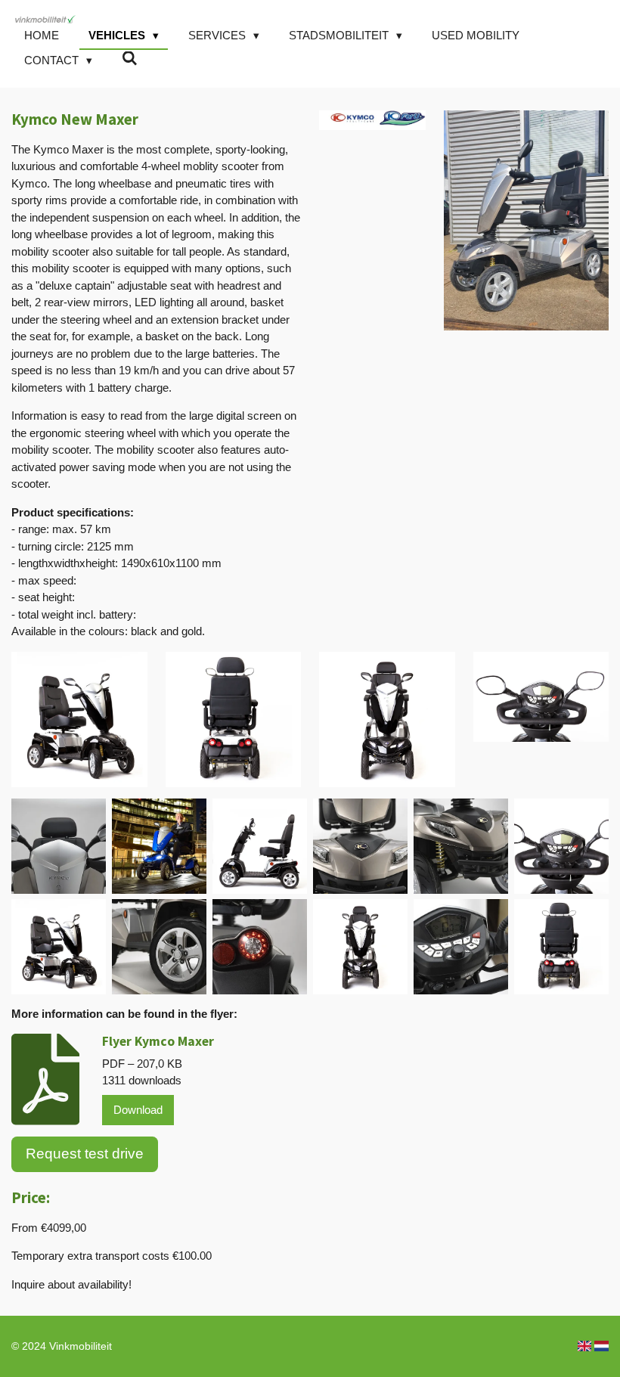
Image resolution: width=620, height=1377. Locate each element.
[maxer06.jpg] (461, 947)
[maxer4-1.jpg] (360, 947)
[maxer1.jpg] (259, 846)
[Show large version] (79, 720)
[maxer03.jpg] (461, 846)
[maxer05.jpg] (259, 947)
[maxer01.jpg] (58, 846)
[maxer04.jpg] (159, 947)
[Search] (130, 58)
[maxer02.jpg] (360, 846)
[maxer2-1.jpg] (561, 846)
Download (138, 1109)
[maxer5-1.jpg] (561, 947)
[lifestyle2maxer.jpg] (159, 846)
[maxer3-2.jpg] (58, 947)
